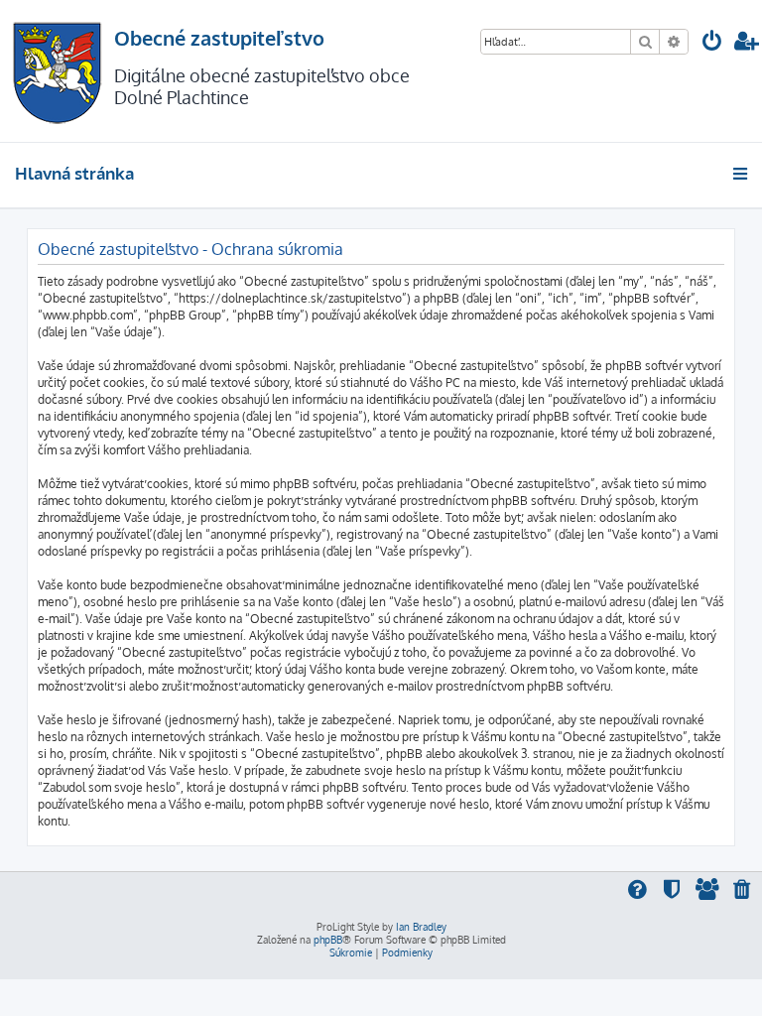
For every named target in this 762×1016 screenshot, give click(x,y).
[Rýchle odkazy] (741, 173)
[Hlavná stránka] (57, 71)
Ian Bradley (421, 927)
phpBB (328, 940)
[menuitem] (712, 43)
